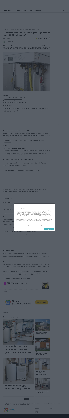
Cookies (22, 226)
